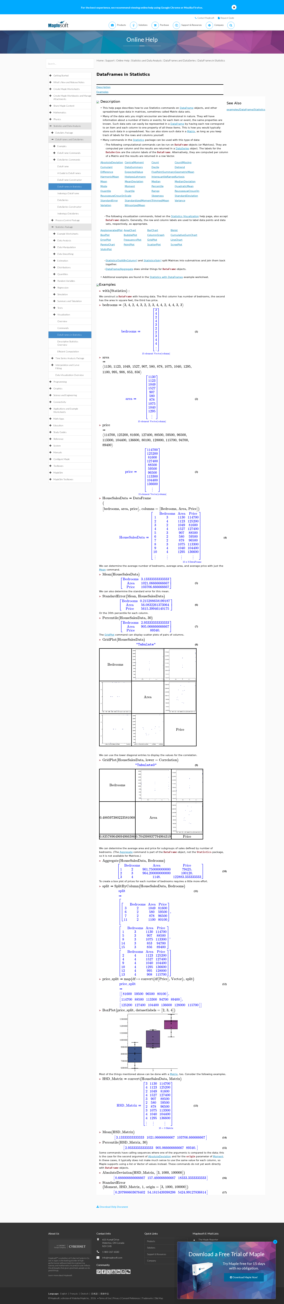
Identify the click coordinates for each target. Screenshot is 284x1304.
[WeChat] (128, 1272)
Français (74, 1293)
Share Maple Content (63, 105)
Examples (62, 146)
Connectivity (59, 401)
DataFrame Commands (69, 152)
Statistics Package (64, 227)
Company (151, 1260)
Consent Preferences (130, 1298)
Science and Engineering (65, 395)
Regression (63, 287)
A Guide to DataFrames (69, 173)
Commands (63, 328)
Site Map (159, 1298)
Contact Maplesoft (205, 18)
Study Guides (60, 432)
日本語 (94, 1293)
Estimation (62, 260)
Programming (60, 381)
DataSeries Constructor (69, 206)
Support (110, 60)
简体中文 (104, 1293)
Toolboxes (58, 465)
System (57, 445)
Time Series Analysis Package (69, 358)
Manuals (57, 452)
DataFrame (63, 166)
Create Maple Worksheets (66, 89)
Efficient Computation (68, 351)
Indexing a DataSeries (68, 213)
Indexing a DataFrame (68, 193)
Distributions (64, 267)
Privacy (116, 1298)
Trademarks (147, 1298)
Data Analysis (64, 240)
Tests (60, 307)
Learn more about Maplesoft (60, 1275)
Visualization (63, 314)
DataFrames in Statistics (69, 186)
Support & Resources (156, 1254)
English (63, 1293)
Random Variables (66, 280)
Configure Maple (61, 459)
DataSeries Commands (68, 159)
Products (151, 1241)
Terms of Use (105, 1298)
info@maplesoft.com (112, 1257)
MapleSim (58, 472)
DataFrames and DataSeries (69, 139)
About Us (53, 1233)
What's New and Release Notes (68, 82)
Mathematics (59, 112)
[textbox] (116, 290)
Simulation (62, 294)
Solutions (151, 1247)
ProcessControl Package (67, 220)
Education (58, 425)
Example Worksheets (67, 233)
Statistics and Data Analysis (67, 126)
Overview (62, 321)
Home (100, 60)
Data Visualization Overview (69, 375)
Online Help (123, 60)
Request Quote (227, 18)
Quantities (62, 274)
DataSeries (62, 200)
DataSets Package (64, 132)
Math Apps (58, 418)
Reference (58, 438)
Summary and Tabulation (69, 301)
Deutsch (84, 1293)
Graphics (57, 388)
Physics (57, 119)
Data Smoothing (65, 253)
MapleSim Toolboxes (63, 479)
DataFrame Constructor (69, 179)
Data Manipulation (66, 247)
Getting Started (61, 75)
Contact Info (103, 1233)
